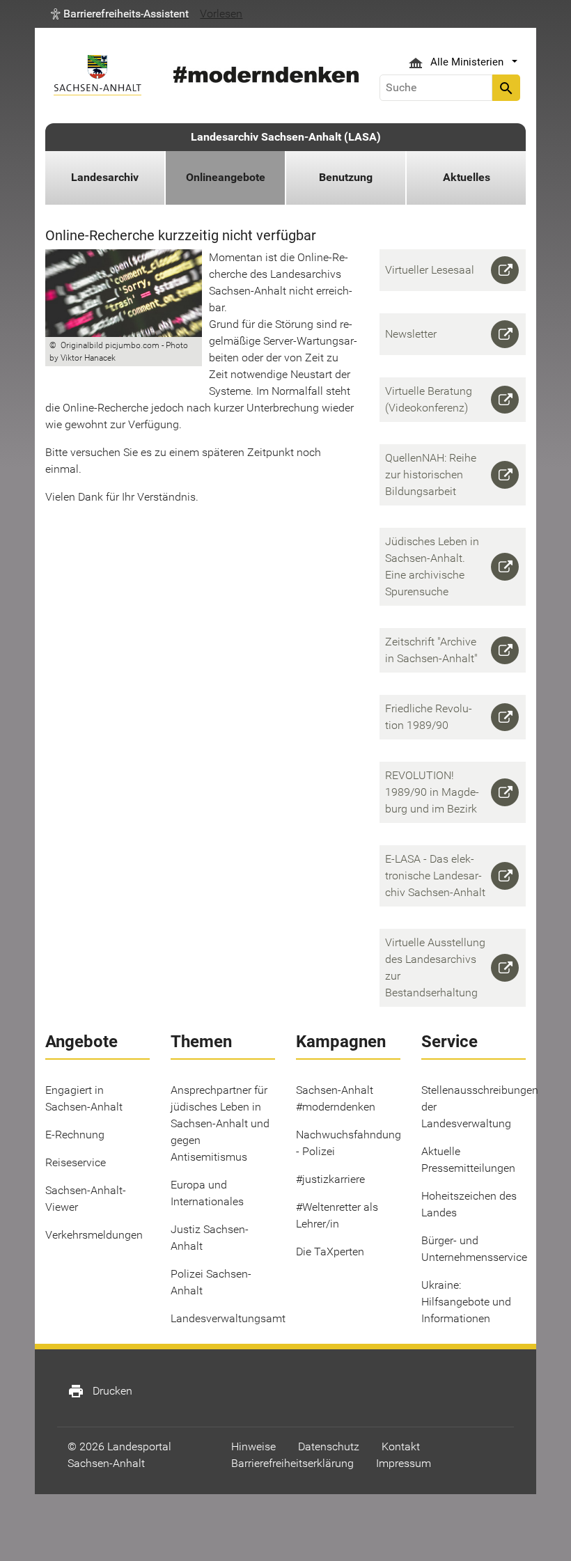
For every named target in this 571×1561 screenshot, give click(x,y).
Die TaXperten (330, 1251)
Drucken (100, 1391)
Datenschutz (328, 1446)
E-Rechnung (74, 1134)
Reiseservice (75, 1162)
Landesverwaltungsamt (228, 1318)
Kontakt (401, 1446)
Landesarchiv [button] (105, 177)
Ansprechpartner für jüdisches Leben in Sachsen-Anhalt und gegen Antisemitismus (220, 1123)
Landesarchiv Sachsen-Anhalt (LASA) (286, 136)
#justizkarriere (330, 1179)
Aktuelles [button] (466, 177)
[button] (120, 14)
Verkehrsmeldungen (94, 1234)
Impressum (403, 1463)
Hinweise (253, 1446)
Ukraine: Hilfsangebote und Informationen (466, 1301)
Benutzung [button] (346, 177)
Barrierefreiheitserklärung (292, 1463)
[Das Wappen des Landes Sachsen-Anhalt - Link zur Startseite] (97, 75)
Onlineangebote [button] (225, 177)
